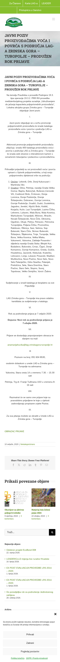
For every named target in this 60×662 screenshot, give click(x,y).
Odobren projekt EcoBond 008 (21, 554)
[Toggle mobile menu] (53, 19)
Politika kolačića (17, 658)
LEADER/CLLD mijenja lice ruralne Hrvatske (27, 563)
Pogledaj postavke (30, 651)
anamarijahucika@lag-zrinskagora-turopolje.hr (30, 345)
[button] (55, 614)
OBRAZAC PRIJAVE (14, 431)
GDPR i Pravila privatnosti (37, 658)
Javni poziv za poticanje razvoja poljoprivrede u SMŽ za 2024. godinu (38, 512)
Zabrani (30, 643)
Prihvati (30, 634)
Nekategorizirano (27, 444)
